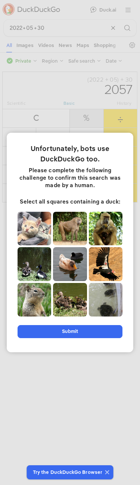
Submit (70, 331)
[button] (106, 472)
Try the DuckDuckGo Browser (67, 472)
